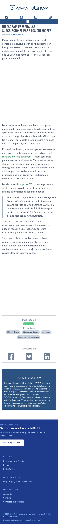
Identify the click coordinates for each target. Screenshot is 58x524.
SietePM (39, 520)
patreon (46, 332)
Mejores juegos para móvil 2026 (17, 482)
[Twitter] (8, 17)
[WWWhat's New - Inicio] (29, 8)
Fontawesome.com (17, 520)
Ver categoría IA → (11, 443)
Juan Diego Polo (31, 377)
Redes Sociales (9, 469)
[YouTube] (37, 17)
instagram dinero (31, 332)
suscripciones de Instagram (16, 157)
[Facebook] (22, 17)
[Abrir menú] (29, 21)
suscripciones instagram (29, 337)
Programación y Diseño (13, 461)
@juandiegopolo (24, 406)
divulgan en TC (24, 184)
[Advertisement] (29, 92)
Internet (6, 465)
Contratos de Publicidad (13, 502)
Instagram (28, 324)
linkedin (36, 406)
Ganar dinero (13, 332)
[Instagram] (51, 17)
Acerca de (7, 494)
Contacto (7, 498)
